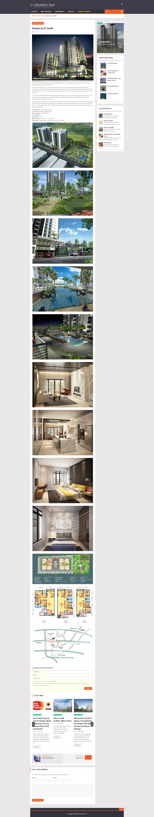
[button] (33, 724)
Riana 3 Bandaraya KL (48, 758)
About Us (71, 11)
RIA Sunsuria (107, 142)
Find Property (59, 11)
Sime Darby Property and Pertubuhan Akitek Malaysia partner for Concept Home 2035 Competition (42, 723)
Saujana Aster (79, 758)
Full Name (36, 671)
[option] (42, 724)
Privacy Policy (53, 681)
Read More (36, 746)
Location (34, 11)
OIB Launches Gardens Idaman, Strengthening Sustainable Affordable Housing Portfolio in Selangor (83, 723)
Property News (38, 23)
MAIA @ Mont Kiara (113, 86)
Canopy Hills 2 (105, 42)
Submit (88, 688)
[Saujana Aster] (88, 757)
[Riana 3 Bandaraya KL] (37, 758)
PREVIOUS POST (47, 756)
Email (35, 675)
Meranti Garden (108, 120)
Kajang (100, 23)
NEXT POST (79, 756)
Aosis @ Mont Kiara (113, 93)
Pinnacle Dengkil (109, 127)
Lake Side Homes (112, 63)
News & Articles (46, 11)
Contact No (37, 678)
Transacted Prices (84, 11)
